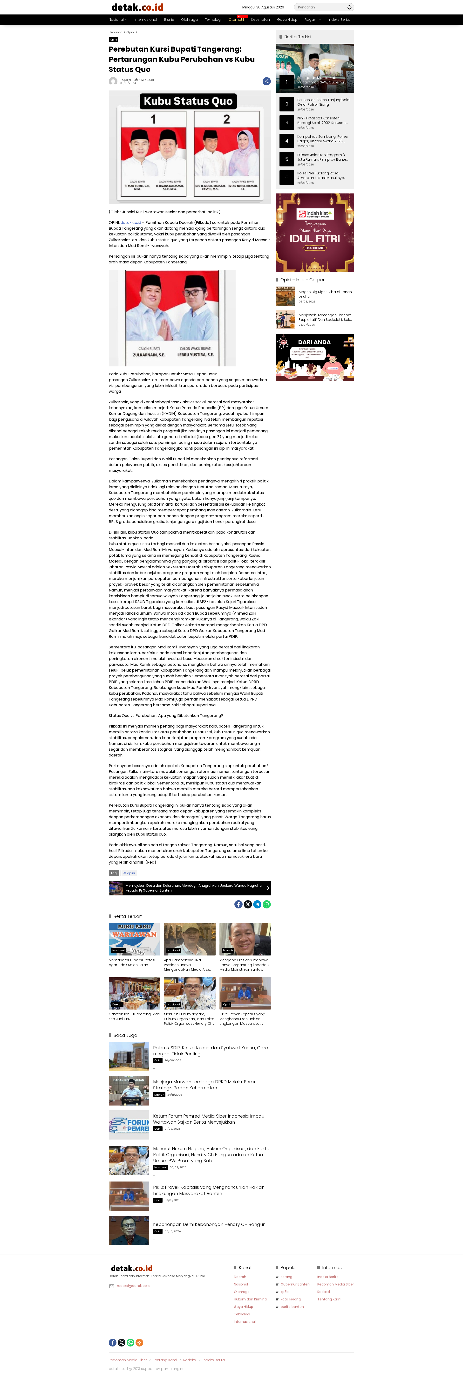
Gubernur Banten (295, 1284)
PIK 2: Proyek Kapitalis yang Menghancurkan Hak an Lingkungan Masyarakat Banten (242, 1019)
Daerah (228, 950)
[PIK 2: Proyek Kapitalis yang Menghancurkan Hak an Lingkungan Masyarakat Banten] (245, 993)
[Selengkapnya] (169, 1268)
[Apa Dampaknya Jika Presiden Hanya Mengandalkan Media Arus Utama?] (189, 939)
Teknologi (242, 1314)
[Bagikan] (267, 81)
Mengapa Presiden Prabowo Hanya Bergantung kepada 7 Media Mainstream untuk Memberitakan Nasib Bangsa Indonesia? (244, 965)
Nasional (118, 950)
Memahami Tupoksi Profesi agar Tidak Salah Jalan (132, 962)
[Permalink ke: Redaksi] (114, 81)
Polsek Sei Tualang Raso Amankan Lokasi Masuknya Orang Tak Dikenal (320, 175)
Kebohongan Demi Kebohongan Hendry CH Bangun (209, 1224)
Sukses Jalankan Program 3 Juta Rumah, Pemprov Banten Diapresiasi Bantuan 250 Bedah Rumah (322, 157)
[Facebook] (238, 904)
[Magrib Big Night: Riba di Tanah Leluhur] (285, 296)
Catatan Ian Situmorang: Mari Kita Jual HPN (134, 1016)
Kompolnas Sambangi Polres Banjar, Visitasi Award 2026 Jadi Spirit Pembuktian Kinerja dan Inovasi (322, 139)
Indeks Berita (328, 1276)
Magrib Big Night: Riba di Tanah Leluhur (325, 294)
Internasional (245, 1321)
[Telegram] (257, 904)
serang (286, 1276)
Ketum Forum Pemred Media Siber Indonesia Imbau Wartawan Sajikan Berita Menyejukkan (208, 1119)
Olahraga (242, 1291)
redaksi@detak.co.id (133, 1285)
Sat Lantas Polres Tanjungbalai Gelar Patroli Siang (323, 102)
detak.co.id (131, 222)
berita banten (292, 1306)
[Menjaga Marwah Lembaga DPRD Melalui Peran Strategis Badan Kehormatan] (129, 1090)
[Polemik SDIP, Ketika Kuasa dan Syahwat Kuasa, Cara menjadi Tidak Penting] (129, 1056)
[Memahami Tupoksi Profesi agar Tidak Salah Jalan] (134, 939)
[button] (349, 7)
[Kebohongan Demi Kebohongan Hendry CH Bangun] (129, 1230)
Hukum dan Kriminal (250, 1299)
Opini (113, 39)
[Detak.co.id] (138, 7)
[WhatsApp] (267, 904)
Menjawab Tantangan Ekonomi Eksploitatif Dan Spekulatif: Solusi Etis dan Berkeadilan (326, 317)
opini (131, 873)
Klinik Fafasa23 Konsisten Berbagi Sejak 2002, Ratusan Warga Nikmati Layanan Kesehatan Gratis (321, 120)
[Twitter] (248, 904)
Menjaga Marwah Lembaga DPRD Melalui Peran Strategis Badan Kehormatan (205, 1085)
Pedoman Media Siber (335, 1284)
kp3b (285, 1291)
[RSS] (139, 1343)
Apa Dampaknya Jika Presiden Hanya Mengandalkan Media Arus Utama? (187, 965)
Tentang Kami (329, 1299)
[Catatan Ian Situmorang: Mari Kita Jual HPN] (134, 993)
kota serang (291, 1299)
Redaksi (125, 80)
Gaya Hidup (243, 1306)
